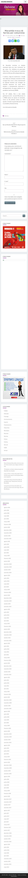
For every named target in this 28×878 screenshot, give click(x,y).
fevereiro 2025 (7, 558)
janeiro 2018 (7, 796)
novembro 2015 (8, 858)
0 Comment (17, 37)
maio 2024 (6, 584)
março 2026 (7, 521)
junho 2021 (6, 683)
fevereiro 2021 (7, 694)
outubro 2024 (7, 569)
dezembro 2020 (7, 700)
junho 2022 (6, 649)
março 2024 (7, 589)
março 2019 (7, 756)
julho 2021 (6, 680)
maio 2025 (6, 550)
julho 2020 (6, 714)
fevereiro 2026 (7, 524)
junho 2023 (6, 615)
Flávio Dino (6, 427)
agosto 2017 (7, 810)
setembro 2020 (7, 708)
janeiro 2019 (7, 762)
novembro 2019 (8, 736)
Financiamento (7, 425)
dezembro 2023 (7, 598)
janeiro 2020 (7, 731)
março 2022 (7, 657)
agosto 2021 (7, 677)
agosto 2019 (7, 745)
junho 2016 (6, 850)
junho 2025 (6, 547)
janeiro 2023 (7, 629)
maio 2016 (6, 853)
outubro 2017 (7, 804)
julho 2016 (6, 847)
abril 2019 (6, 753)
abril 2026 (6, 518)
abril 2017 (6, 821)
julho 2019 (6, 748)
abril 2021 (6, 688)
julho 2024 (6, 578)
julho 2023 (6, 612)
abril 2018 (6, 787)
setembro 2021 (7, 674)
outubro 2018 (7, 770)
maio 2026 (6, 516)
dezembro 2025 (7, 530)
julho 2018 (6, 779)
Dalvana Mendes (6, 2)
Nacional (6, 433)
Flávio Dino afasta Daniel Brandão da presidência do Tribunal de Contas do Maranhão (13, 481)
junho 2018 (6, 782)
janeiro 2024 (7, 595)
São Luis (6, 444)
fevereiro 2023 (7, 626)
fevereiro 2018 (7, 793)
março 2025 (7, 555)
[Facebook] (9, 41)
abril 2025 (6, 552)
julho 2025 (6, 544)
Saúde (5, 447)
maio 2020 (6, 719)
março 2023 (7, 623)
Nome (6, 174)
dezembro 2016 (7, 833)
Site (5, 188)
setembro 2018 (7, 773)
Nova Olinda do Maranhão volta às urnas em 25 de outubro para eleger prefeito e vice (14, 464)
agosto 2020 (7, 711)
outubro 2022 (7, 637)
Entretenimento (8, 419)
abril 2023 (6, 620)
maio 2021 (6, 686)
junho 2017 (6, 816)
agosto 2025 (7, 541)
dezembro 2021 (7, 666)
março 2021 (7, 691)
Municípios (6, 430)
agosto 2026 (7, 507)
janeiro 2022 (7, 663)
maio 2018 (6, 785)
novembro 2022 (8, 635)
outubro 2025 (7, 535)
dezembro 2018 (7, 765)
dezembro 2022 (7, 632)
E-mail (7, 181)
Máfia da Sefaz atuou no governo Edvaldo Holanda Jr (14, 132)
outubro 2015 (7, 861)
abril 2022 (6, 654)
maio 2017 (6, 819)
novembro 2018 (8, 768)
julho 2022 (6, 646)
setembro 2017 (7, 807)
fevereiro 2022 (7, 660)
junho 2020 (6, 717)
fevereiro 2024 (7, 592)
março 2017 (7, 824)
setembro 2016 (7, 841)
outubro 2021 (7, 671)
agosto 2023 (7, 609)
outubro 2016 (7, 838)
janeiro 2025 (7, 561)
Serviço (6, 450)
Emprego (6, 416)
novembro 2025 (8, 533)
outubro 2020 (7, 705)
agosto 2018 (7, 776)
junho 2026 (6, 513)
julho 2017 (6, 813)
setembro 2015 (7, 864)
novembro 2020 (8, 703)
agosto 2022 (7, 643)
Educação (6, 413)
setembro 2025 (7, 538)
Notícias (6, 116)
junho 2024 (6, 581)
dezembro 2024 (7, 564)
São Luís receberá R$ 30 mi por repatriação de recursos (14, 125)
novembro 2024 (8, 567)
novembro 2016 (8, 836)
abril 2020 (6, 722)
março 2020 (7, 725)
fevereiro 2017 (7, 827)
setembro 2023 (7, 606)
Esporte (6, 422)
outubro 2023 (7, 603)
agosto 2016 (7, 844)
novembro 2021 (8, 669)
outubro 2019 (7, 739)
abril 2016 (6, 855)
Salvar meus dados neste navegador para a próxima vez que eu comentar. (13, 197)
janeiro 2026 (7, 527)
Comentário (8, 153)
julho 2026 (6, 510)
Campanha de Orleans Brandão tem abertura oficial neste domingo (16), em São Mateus (13, 487)
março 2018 (7, 790)
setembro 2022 (7, 640)
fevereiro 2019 (7, 759)
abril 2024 (6, 586)
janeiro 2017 (7, 830)
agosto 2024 (7, 575)
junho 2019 (6, 751)
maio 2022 (6, 652)
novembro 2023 (8, 601)
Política (6, 442)
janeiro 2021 (7, 697)
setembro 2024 (7, 572)
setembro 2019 (7, 742)
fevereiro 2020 (7, 728)
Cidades (6, 410)
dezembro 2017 (7, 799)
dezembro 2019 (7, 734)
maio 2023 (6, 618)
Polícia (5, 439)
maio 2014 (6, 867)
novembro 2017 (8, 802)
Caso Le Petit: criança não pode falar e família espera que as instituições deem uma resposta (13, 475)
